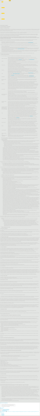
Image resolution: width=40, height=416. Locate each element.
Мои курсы (3, 19)
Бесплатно (3, 7)
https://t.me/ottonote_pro (6, 409)
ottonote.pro (20, 59)
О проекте (3, 13)
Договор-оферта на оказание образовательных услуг (9, 405)
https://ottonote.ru (4, 410)
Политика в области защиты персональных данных (8, 404)
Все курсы (3, 413)
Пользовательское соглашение (6, 406)
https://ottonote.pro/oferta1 (16, 73)
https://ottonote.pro (30, 42)
